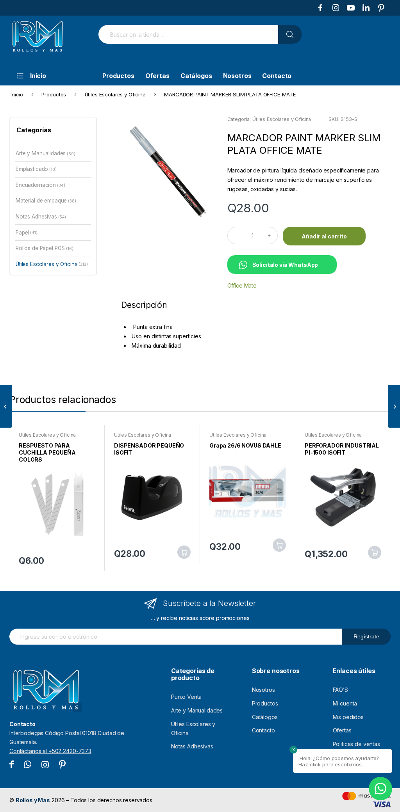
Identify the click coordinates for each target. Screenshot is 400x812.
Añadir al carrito (324, 236)
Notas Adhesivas (36, 216)
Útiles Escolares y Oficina (281, 119)
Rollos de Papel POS (40, 248)
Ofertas (342, 730)
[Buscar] (290, 34)
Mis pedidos (348, 717)
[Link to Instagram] (335, 8)
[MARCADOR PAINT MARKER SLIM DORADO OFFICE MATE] (6, 406)
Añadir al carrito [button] (184, 552)
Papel (22, 232)
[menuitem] (50, 75)
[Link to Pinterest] (381, 8)
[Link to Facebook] (320, 8)
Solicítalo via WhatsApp (285, 264)
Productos (265, 703)
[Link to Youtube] (351, 8)
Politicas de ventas (356, 744)
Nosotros (263, 689)
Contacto (263, 730)
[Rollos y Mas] (37, 40)
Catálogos (265, 717)
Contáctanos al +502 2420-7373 (50, 751)
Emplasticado (32, 169)
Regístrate (366, 636)
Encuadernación (36, 185)
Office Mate (242, 285)
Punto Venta (186, 696)
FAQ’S (340, 689)
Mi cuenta (345, 703)
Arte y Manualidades (41, 153)
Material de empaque (41, 200)
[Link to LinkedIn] (366, 8)
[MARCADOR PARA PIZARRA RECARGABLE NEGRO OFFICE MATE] (394, 406)
